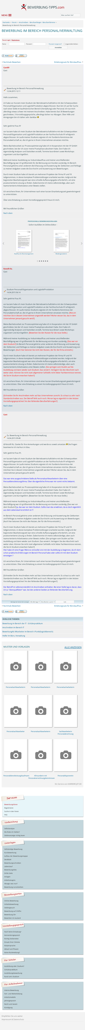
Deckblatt (7, 859)
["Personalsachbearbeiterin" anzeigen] (15, 682)
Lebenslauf (8, 866)
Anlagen (7, 877)
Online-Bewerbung (11, 901)
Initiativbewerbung (11, 904)
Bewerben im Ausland (12, 918)
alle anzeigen (73, 647)
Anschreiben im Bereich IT (13, 627)
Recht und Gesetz (10, 1004)
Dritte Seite (8, 873)
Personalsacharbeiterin (65, 687)
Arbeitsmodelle (10, 997)
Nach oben (8, 213)
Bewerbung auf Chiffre (12, 911)
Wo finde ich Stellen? (12, 832)
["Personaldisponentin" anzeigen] (65, 770)
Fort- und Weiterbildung (13, 994)
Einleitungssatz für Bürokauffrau (67, 62)
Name (4, 44)
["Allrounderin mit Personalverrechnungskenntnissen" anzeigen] (40, 770)
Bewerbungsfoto (10, 870)
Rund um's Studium (11, 976)
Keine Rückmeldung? (12, 952)
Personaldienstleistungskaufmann (16, 776)
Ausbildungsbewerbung (13, 973)
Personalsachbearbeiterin (15, 687)
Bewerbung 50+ (10, 915)
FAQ (5, 815)
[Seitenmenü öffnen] (5, 15)
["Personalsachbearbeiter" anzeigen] (15, 726)
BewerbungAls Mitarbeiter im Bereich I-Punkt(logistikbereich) (27, 631)
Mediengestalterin (61, 254)
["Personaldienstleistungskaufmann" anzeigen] (15, 770)
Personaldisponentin (65, 776)
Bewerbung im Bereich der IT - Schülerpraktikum (22, 623)
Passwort (29, 44)
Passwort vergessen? (55, 44)
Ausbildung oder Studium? (14, 966)
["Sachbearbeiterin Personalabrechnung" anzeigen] (65, 726)
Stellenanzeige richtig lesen (14, 835)
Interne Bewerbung (11, 990)
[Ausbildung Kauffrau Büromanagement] (23, 240)
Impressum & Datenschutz (13, 1019)
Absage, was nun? (10, 884)
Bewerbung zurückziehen (13, 887)
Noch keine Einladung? (12, 932)
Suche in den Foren (11, 811)
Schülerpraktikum (10, 970)
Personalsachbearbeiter (16, 731)
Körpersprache (9, 946)
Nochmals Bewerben (12, 62)
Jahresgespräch (10, 1001)
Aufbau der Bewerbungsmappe (16, 856)
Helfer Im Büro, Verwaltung (13, 635)
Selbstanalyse (9, 828)
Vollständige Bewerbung (13, 849)
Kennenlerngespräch (12, 935)
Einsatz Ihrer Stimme (12, 942)
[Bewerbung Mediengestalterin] (61, 240)
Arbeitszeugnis (9, 880)
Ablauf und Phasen (11, 949)
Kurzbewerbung (10, 853)
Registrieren (16, 40)
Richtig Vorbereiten (11, 939)
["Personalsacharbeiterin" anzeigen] (65, 682)
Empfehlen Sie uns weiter (12, 1016)
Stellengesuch (9, 908)
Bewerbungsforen (11, 804)
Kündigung (8, 1007)
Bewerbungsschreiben (12, 863)
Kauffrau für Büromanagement (23, 254)
